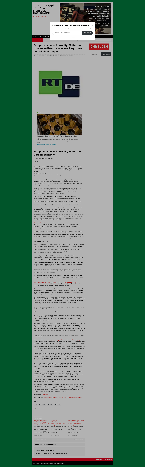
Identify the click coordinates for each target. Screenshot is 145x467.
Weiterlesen (72, 37)
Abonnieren (87, 33)
